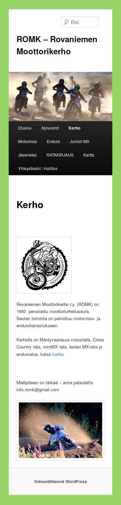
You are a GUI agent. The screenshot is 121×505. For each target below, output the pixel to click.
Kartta (88, 155)
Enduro (53, 141)
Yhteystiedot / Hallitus (37, 168)
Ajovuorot (50, 128)
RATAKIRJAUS (60, 155)
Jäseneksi (27, 155)
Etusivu (25, 128)
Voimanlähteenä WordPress (60, 481)
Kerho (74, 128)
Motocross (27, 141)
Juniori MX (79, 141)
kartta (58, 354)
